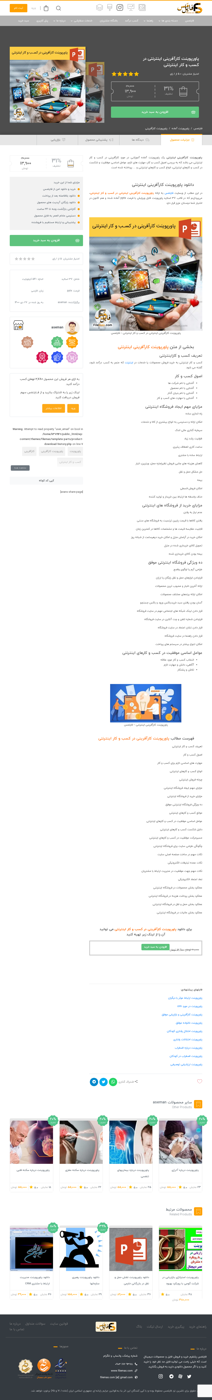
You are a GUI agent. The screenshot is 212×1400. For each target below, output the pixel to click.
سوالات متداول (35, 1324)
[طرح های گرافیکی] (109, 8)
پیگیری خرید (176, 1327)
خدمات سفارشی (83, 21)
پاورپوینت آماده (180, 128)
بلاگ (139, 1327)
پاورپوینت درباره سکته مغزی (82, 1170)
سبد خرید (23, 21)
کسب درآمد (131, 21)
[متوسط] (24, 258)
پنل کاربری (42, 21)
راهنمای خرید (197, 1327)
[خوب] (28, 258)
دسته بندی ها (170, 21)
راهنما (150, 21)
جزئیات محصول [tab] (180, 140)
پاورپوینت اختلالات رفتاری (187, 1039)
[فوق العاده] (33, 258)
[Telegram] (171, 1377)
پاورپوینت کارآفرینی (156, 128)
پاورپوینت (75, 451)
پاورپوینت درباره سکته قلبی (33, 1170)
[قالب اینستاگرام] (119, 8)
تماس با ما (17, 1329)
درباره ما (61, 21)
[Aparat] (180, 1376)
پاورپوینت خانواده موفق (189, 1023)
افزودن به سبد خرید (155, 112)
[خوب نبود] (20, 258)
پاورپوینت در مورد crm (189, 1006)
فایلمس (189, 21)
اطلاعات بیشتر (53, 408)
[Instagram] (160, 1377)
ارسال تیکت (155, 1327)
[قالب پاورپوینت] (130, 8)
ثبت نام (18, 8)
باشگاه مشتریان (109, 21)
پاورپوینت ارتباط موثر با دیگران (185, 998)
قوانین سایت (59, 1324)
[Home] (106, 1327)
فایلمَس (169, 193)
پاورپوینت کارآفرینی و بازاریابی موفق (182, 1015)
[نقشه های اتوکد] (99, 8)
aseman (57, 327)
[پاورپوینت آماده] (142, 8)
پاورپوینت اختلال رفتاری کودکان (184, 1031)
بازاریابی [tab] (56, 140)
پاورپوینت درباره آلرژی (185, 1170)
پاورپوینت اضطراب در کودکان (186, 1056)
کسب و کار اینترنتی (70, 462)
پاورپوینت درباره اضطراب (188, 1048)
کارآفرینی (29, 451)
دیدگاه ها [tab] (138, 140)
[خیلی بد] (16, 258)
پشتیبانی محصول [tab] (96, 140)
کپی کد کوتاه (46, 481)
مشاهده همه (20, 467)
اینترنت (129, 363)
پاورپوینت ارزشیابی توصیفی (186, 1064)
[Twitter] (189, 1377)
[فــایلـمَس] (189, 8)
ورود (33, 8)
